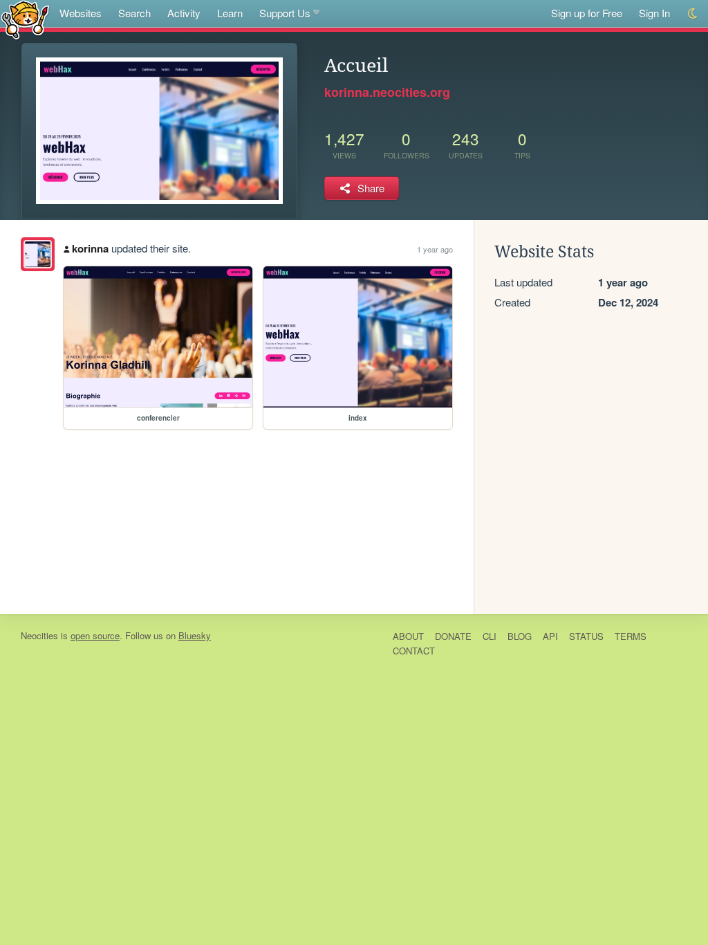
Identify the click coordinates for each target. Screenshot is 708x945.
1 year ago (435, 249)
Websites (80, 13)
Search (134, 13)
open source (95, 635)
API (550, 636)
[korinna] (38, 254)
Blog (519, 636)
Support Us (284, 13)
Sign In (654, 13)
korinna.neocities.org (387, 92)
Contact (414, 650)
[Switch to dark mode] (693, 13)
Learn (230, 13)
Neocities (39, 635)
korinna (90, 248)
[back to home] (25, 19)
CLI (489, 636)
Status (586, 636)
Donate (453, 636)
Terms (630, 636)
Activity (184, 13)
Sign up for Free (586, 13)
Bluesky (194, 635)
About (408, 636)
